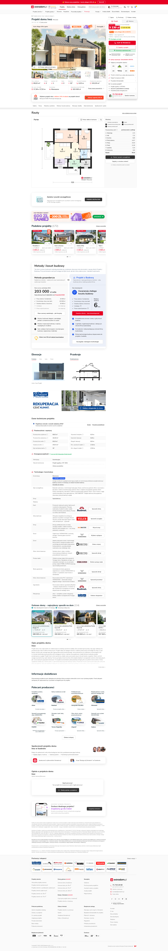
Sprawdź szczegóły (96, 519)
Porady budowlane (37, 921)
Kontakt (133, 11)
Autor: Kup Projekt (37, 383)
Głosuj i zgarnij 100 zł (95, 98)
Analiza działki (106, 11)
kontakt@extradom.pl (118, 891)
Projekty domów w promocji (65, 910)
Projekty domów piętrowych (39, 890)
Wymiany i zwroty (89, 918)
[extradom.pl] (39, 7)
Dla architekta (115, 11)
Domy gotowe (81, 7)
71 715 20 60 (114, 6)
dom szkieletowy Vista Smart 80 (63, 627)
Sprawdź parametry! (96, 580)
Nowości (59, 11)
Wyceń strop (96, 527)
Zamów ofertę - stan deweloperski (87, 313)
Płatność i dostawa (89, 915)
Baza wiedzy (35, 923)
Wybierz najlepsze (96, 535)
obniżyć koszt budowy (57, 337)
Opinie (59, 913)
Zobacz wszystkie (101, 226)
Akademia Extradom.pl (64, 915)
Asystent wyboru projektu (91, 888)
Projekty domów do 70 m (39, 896)
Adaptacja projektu (37, 918)
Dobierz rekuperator (96, 595)
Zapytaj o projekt (123, 47)
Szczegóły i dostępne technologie (87, 342)
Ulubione (86, 883)
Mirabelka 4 (36, 246)
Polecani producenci (37, 926)
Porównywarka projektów (91, 885)
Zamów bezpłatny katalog (39, 910)
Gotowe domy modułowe (65, 883)
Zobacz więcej (96, 544)
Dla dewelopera (125, 11)
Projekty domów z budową (65, 901)
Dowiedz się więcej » (58, 484)
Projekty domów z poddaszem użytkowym (43, 888)
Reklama (112, 919)
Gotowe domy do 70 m (64, 888)
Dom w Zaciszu (59, 246)
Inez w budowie (39, 748)
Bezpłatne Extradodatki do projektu (93, 913)
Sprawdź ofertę (96, 509)
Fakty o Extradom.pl (63, 918)
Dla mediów (113, 925)
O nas (111, 911)
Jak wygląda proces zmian (129, 113)
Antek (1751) (80, 246)
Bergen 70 (41, 627)
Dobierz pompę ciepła (96, 562)
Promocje (87, 11)
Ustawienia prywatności (90, 926)
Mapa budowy (88, 893)
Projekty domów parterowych (40, 885)
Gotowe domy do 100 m (65, 891)
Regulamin (87, 921)
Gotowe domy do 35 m (64, 885)
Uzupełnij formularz (94, 809)
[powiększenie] (101, 119)
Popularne (66, 11)
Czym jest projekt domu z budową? (67, 898)
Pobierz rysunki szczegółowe (121, 157)
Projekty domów (37, 16)
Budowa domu (71, 7)
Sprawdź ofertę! (96, 553)
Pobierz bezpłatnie (93, 199)
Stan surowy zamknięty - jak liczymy (50, 313)
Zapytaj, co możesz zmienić (120, 161)
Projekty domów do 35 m (39, 893)
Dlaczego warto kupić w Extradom (93, 910)
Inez (43, 16)
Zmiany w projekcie (37, 913)
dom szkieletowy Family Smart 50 (86, 627)
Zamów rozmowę (130, 95)
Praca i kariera (114, 922)
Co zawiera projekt (37, 915)
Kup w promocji (123, 43)
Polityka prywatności (89, 923)
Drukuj (89, 425)
